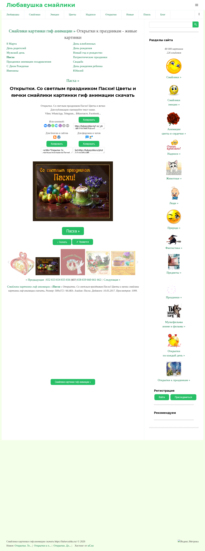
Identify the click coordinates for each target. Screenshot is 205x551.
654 (58, 279)
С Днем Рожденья (18, 66)
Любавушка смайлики (40, 4)
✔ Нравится (82, 241)
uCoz (91, 545)
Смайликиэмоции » (174, 102)
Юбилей (78, 70)
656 (68, 279)
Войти (162, 397)
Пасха (10, 57)
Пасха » (72, 80)
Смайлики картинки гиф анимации (28, 286)
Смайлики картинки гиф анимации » (42, 31)
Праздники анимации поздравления (29, 61)
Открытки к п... (42, 545)
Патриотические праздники (90, 57)
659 (84, 279)
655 (63, 279)
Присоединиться (183, 397)
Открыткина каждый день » (174, 353)
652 (48, 279)
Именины (12, 70)
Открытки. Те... (23, 545)
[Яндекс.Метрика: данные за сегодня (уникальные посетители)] (188, 541)
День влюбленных (84, 43)
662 (99, 279)
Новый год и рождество (87, 52)
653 (53, 279)
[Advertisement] (72, 335)
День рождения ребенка (87, 66)
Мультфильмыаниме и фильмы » (173, 324)
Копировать (89, 119)
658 (79, 279)
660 (89, 279)
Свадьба (78, 61)
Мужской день (16, 52)
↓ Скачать (62, 242)
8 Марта (12, 43)
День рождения (82, 48)
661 (94, 279)
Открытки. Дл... (62, 545)
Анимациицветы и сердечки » (174, 131)
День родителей (16, 48)
